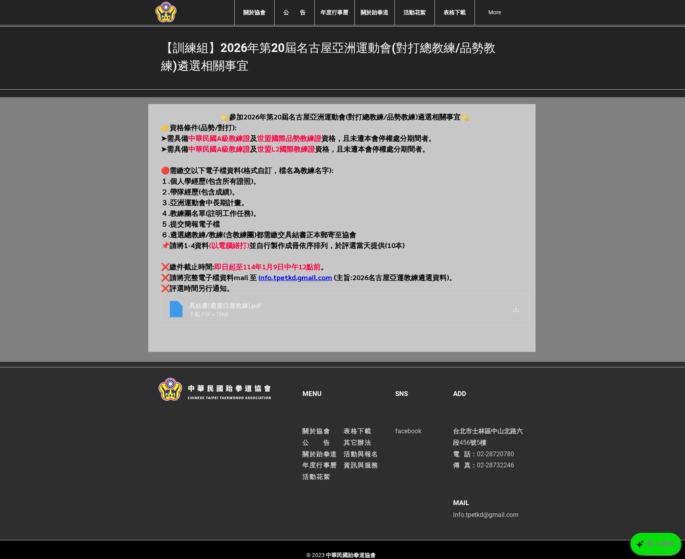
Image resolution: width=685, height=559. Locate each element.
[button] (254, 12)
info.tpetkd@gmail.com (486, 515)
